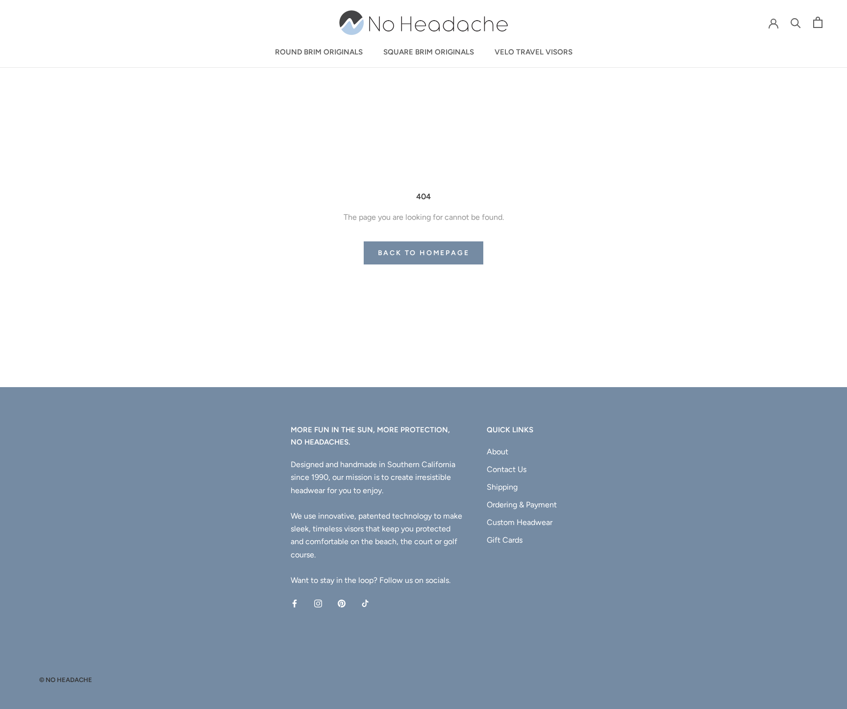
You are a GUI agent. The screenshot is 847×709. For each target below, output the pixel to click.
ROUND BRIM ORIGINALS (319, 52)
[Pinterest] (342, 603)
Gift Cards (505, 540)
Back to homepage (424, 253)
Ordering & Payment (522, 504)
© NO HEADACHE (65, 679)
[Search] (796, 22)
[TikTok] (365, 603)
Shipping (502, 487)
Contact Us (506, 469)
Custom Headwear (519, 522)
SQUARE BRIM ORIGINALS (428, 52)
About (497, 451)
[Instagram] (318, 603)
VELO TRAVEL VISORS (534, 52)
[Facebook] (295, 603)
